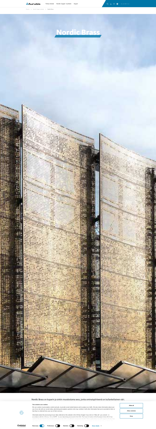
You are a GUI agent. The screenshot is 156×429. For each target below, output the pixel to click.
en (122, 4)
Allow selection (131, 410)
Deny (131, 416)
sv (128, 4)
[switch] (57, 425)
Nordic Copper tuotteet (38, 9)
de (123, 4)
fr (127, 4)
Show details (95, 425)
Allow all (131, 405)
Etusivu (27, 9)
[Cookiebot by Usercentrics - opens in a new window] (21, 426)
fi (125, 4)
